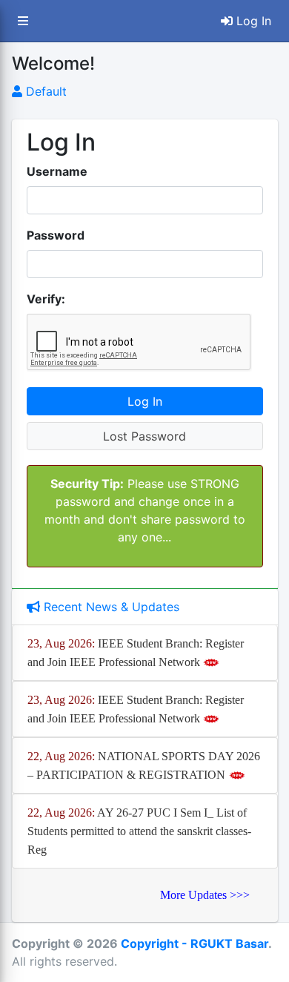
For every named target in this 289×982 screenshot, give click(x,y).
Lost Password (144, 436)
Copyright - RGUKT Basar (194, 943)
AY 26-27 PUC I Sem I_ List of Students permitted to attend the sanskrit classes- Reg (139, 831)
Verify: (46, 298)
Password (55, 235)
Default (44, 91)
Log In (252, 20)
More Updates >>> (205, 895)
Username (57, 171)
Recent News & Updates (109, 606)
